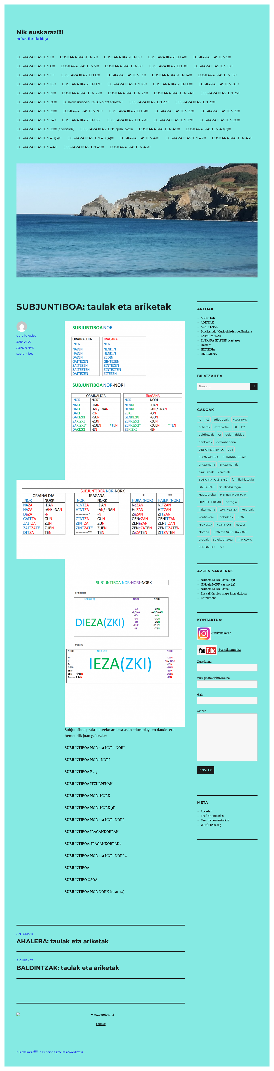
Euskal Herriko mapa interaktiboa (224, 593)
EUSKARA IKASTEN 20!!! (219, 84)
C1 (219, 434)
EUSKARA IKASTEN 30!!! (83, 111)
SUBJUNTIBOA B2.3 (81, 772)
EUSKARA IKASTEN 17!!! (81, 84)
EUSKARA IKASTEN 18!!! (127, 84)
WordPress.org (211, 825)
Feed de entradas (212, 816)
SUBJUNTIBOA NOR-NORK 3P (90, 808)
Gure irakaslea (26, 335)
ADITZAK (207, 322)
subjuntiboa (25, 353)
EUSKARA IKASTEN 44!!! (36, 147)
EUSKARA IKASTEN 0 (213, 479)
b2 (243, 427)
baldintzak (206, 434)
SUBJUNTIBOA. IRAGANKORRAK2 (93, 844)
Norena (204, 532)
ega (230, 449)
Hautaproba (207, 494)
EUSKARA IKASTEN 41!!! (139, 138)
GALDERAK (206, 487)
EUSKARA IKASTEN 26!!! (36, 102)
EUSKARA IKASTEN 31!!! (129, 111)
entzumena (207, 464)
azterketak (221, 427)
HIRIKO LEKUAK (210, 502)
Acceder (206, 811)
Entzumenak (228, 464)
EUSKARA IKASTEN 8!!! (124, 66)
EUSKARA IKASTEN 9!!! (168, 66)
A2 (207, 419)
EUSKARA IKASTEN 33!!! (221, 111)
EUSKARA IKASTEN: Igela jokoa (106, 129)
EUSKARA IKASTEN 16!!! (36, 84)
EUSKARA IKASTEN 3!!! (123, 57)
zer (222, 547)
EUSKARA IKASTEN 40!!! (159, 129)
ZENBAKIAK (207, 547)
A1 (200, 419)
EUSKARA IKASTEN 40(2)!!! (208, 129)
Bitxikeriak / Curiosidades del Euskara (226, 331)
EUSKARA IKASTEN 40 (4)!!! (90, 138)
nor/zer (240, 524)
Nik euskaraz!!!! (39, 32)
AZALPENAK (25, 347)
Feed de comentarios (215, 820)
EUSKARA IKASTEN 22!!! (82, 93)
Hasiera (206, 345)
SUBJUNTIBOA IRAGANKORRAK (92, 832)
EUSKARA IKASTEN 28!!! (195, 102)
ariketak (204, 427)
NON (240, 517)
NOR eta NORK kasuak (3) (218, 580)
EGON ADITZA (208, 457)
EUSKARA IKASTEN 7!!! (80, 66)
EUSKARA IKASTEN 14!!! (172, 75)
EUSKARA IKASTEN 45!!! (83, 147)
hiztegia (231, 502)
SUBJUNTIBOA (77, 868)
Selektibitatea (223, 539)
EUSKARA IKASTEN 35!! (81, 120)
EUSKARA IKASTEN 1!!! (35, 57)
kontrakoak (206, 517)
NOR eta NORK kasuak (215, 589)
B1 (235, 427)
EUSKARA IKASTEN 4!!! (167, 57)
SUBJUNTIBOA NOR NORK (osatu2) (94, 892)
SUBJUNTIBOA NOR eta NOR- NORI (95, 748)
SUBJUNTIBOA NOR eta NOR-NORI (94, 820)
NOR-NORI (224, 524)
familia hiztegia (243, 479)
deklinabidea (234, 434)
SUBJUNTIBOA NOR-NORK (87, 796)
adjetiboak (221, 419)
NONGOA (205, 524)
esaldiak (224, 472)
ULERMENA (209, 354)
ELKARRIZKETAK (234, 457)
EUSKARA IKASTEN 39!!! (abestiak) (45, 129)
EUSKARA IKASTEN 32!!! (175, 111)
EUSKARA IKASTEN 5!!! (212, 57)
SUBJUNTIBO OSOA (81, 880)
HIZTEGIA (208, 349)
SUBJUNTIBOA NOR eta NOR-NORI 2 (96, 856)
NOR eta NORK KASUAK (230, 532)
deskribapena (226, 442)
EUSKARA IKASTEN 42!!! (185, 138)
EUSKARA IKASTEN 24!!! (174, 93)
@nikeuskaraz (221, 633)
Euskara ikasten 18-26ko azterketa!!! (93, 102)
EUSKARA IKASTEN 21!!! (36, 93)
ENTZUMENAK (211, 336)
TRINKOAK (244, 539)
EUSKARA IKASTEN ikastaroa (220, 340)
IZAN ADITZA (228, 509)
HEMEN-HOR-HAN (233, 494)
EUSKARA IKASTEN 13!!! (126, 75)
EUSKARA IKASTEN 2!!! (79, 57)
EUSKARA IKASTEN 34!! (36, 120)
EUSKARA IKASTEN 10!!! (213, 66)
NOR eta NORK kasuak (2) (218, 584)
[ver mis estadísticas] (100, 1015)
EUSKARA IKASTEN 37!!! (173, 120)
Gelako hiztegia (230, 487)
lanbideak (226, 517)
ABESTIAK (208, 318)
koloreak (247, 509)
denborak (205, 442)
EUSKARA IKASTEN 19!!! (173, 84)
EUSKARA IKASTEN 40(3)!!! (38, 138)
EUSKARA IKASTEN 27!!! (149, 102)
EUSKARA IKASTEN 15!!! (217, 75)
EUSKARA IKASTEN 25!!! (220, 93)
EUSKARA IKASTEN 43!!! (232, 138)
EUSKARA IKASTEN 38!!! (220, 120)
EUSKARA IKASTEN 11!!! (35, 75)
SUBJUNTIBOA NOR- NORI (87, 760)
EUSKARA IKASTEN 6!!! (35, 66)
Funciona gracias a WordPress (62, 1052)
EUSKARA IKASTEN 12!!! (81, 75)
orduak (204, 539)
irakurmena (207, 509)
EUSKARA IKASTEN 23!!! (128, 93)
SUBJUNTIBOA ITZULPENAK (89, 784)
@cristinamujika (229, 650)
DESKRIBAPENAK (211, 449)
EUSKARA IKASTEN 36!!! (127, 120)
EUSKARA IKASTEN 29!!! (36, 111)
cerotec (101, 1023)
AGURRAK (240, 419)
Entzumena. (209, 598)
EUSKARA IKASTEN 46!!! (130, 147)
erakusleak (206, 472)
